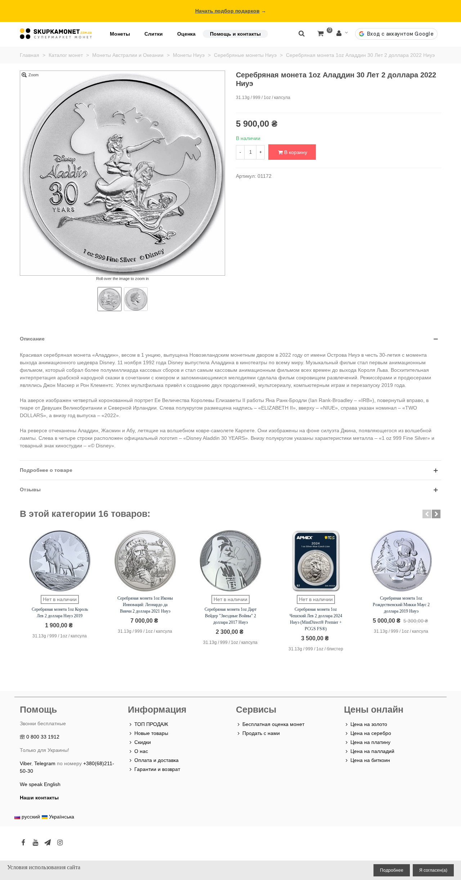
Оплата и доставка (156, 760)
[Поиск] (301, 33)
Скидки (142, 742)
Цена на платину (370, 742)
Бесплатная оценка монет (273, 724)
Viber (25, 763)
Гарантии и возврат (157, 769)
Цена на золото (368, 724)
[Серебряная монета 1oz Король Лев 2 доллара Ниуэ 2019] (59, 560)
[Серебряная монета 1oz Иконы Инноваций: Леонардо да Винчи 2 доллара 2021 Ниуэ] (145, 560)
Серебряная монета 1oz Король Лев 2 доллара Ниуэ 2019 (60, 612)
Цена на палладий (372, 751)
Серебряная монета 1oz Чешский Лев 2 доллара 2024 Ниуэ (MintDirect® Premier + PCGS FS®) (316, 619)
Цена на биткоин (370, 760)
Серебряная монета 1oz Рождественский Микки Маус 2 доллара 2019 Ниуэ (401, 605)
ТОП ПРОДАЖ (151, 724)
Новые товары (151, 733)
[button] (426, 514)
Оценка (186, 34)
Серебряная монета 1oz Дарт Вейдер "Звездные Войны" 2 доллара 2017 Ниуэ (230, 616)
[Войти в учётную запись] (342, 34)
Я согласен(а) (433, 870)
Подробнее (391, 870)
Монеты (120, 34)
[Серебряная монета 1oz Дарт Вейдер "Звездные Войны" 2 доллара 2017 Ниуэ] (230, 560)
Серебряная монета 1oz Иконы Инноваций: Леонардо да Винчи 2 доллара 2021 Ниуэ (145, 605)
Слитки (153, 34)
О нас (141, 751)
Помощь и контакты (235, 34)
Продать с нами (261, 733)
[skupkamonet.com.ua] (56, 33)
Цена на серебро (370, 733)
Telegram (44, 763)
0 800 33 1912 (42, 737)
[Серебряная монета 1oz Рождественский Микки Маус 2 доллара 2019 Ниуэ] (401, 560)
